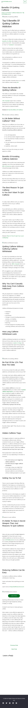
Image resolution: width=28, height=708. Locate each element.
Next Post (14, 649)
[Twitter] (6, 703)
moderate (11, 44)
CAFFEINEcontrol (9, 539)
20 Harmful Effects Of (12, 109)
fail (18, 82)
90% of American (6, 166)
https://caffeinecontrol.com (17, 586)
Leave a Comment (6, 12)
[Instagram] (9, 703)
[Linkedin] (13, 703)
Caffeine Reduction (17, 12)
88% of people (15, 264)
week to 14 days (17, 343)
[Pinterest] (16, 703)
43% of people (6, 100)
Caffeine (20, 109)
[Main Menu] (25, 1)
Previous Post (14, 645)
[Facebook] (3, 703)
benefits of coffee (6, 41)
